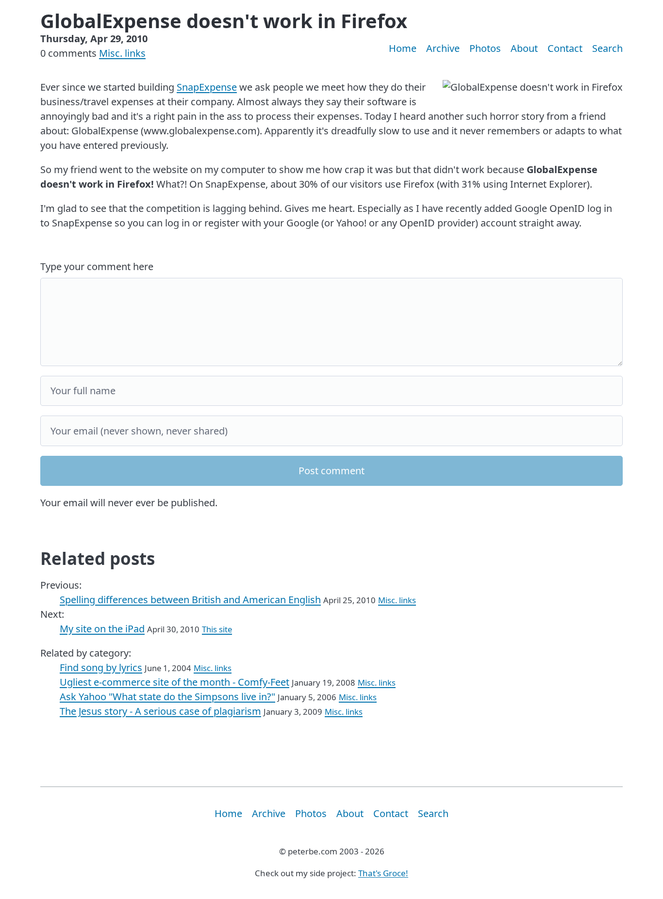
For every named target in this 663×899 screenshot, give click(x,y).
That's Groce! (383, 873)
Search (607, 48)
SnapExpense (207, 87)
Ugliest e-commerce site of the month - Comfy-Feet (174, 682)
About (524, 48)
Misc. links (122, 53)
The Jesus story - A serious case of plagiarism (160, 711)
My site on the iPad (102, 628)
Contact (564, 48)
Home (402, 48)
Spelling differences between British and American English (190, 599)
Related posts (97, 558)
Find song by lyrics (101, 667)
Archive (443, 48)
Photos (485, 48)
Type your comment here (96, 266)
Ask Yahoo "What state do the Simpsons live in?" (167, 696)
